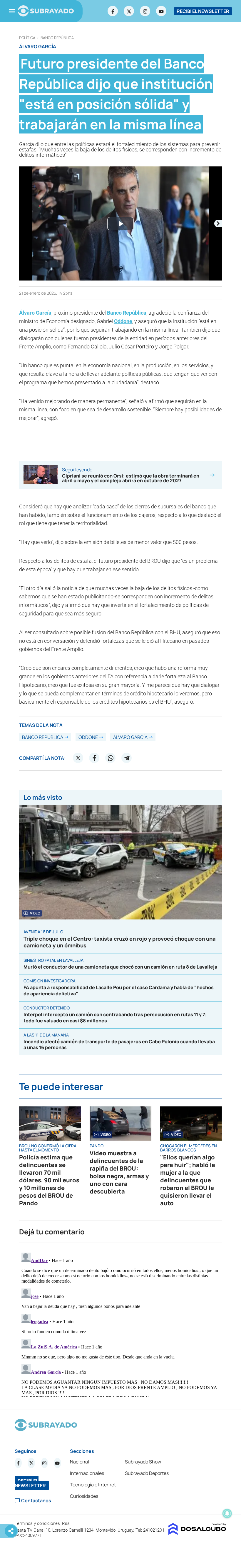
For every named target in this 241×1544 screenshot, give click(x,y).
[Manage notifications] (227, 1513)
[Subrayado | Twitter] (129, 11)
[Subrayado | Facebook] (113, 11)
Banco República (57, 38)
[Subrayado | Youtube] (161, 11)
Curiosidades (84, 1496)
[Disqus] (120, 1323)
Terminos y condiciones (38, 1523)
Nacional (79, 1461)
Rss (66, 1523)
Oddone (123, 321)
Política (27, 38)
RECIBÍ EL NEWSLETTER (203, 11)
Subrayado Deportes (147, 1473)
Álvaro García (35, 313)
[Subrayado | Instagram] (145, 11)
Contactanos (36, 1500)
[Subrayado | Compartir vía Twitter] (78, 758)
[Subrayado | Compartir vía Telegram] (126, 758)
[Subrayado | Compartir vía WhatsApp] (110, 758)
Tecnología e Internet (93, 1484)
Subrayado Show (143, 1461)
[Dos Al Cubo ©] (197, 1533)
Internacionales (87, 1473)
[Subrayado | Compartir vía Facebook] (94, 758)
